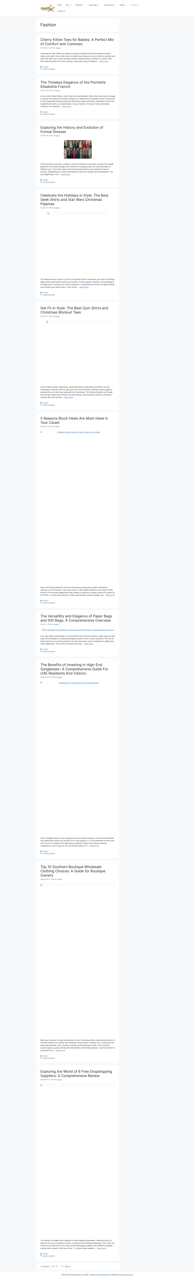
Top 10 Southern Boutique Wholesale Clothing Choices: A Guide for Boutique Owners (72, 871)
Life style (134, 5)
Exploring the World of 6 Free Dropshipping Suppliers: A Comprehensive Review (76, 1073)
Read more (103, 61)
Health (122, 5)
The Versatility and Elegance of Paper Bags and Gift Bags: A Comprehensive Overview (76, 618)
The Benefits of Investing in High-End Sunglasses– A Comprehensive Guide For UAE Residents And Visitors (74, 669)
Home (59, 5)
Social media (108, 5)
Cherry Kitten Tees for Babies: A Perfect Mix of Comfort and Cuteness (77, 41)
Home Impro (93, 5)
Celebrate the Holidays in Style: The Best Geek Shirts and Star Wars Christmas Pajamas (74, 199)
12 (62, 1266)
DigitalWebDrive (104, 1275)
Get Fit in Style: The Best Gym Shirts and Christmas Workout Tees (74, 310)
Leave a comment (49, 69)
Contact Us (61, 11)
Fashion (45, 66)
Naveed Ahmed (127, 1275)
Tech (67, 5)
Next (68, 1266)
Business (79, 5)
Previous (45, 1266)
